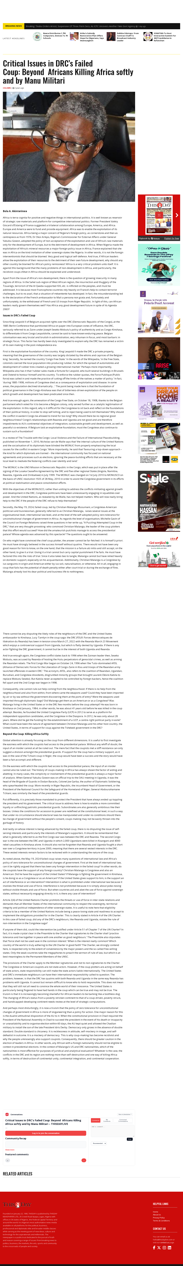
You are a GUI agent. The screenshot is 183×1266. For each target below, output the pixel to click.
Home (155, 1211)
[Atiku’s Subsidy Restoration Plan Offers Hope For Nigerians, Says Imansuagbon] (74, 36)
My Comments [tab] (106, 1120)
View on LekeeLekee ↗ (125, 1114)
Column (7, 88)
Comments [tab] (95, 1120)
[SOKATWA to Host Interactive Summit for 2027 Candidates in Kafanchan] (148, 36)
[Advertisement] (69, 1087)
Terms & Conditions (161, 1220)
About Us (157, 1214)
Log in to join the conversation (45, 1133)
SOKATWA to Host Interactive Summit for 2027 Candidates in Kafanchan (165, 37)
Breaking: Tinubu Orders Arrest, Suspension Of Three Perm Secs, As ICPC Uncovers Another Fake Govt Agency (80, 27)
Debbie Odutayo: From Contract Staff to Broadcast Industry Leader (128, 37)
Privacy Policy (159, 1217)
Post (129, 1139)
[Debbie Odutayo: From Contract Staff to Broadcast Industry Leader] (111, 36)
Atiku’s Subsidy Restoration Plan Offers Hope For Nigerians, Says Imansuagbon (92, 37)
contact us (164, 1242)
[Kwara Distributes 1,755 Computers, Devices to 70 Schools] (37, 36)
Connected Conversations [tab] (123, 1120)
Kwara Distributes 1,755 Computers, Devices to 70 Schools (55, 35)
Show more (9, 1150)
